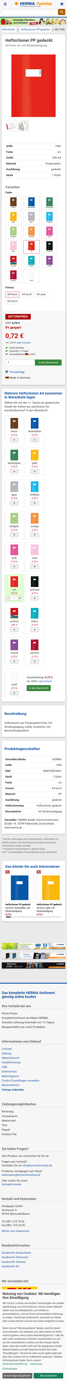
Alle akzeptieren (48, 1375)
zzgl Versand (45, 681)
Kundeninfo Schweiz (14, 1261)
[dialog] (33, 1335)
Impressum (36, 1363)
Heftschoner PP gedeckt (35, 29)
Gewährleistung (11, 1062)
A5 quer (41, 294)
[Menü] (5, 4)
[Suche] (61, 12)
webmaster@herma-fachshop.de (21, 1175)
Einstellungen (10, 1368)
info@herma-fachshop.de (37, 1165)
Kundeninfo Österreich (15, 1257)
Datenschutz (9, 1071)
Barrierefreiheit (10, 1085)
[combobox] (30, 12)
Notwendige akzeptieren (17, 1375)
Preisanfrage (17, 372)
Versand (7, 1048)
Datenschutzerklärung (15, 1363)
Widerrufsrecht (10, 1058)
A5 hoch (27, 294)
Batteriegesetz (10, 1076)
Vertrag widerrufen (13, 1089)
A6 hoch (12, 301)
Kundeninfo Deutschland (16, 1252)
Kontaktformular (11, 1184)
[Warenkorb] (61, 4)
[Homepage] (33, 4)
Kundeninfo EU (10, 1266)
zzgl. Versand (23, 342)
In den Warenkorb (38, 688)
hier (28, 845)
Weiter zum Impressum (15, 1231)
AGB (4, 1067)
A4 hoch (12, 294)
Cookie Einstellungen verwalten (20, 1080)
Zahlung (6, 1053)
